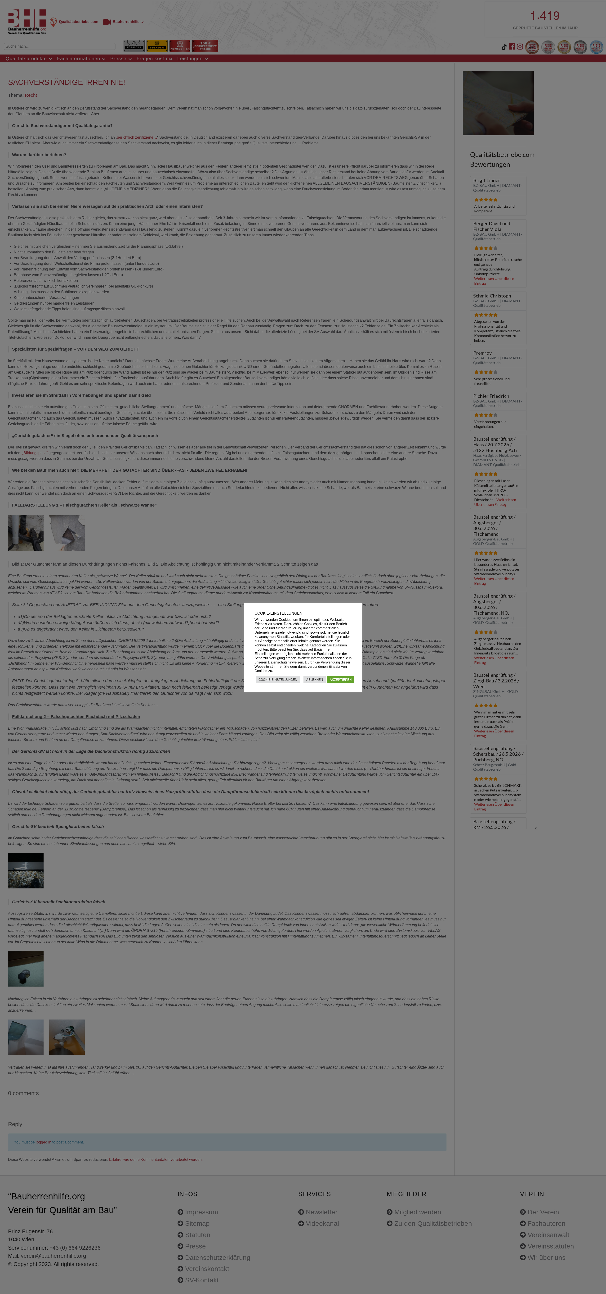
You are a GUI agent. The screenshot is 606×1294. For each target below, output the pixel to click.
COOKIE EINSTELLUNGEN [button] (277, 679)
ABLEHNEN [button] (314, 679)
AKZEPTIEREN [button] (341, 679)
